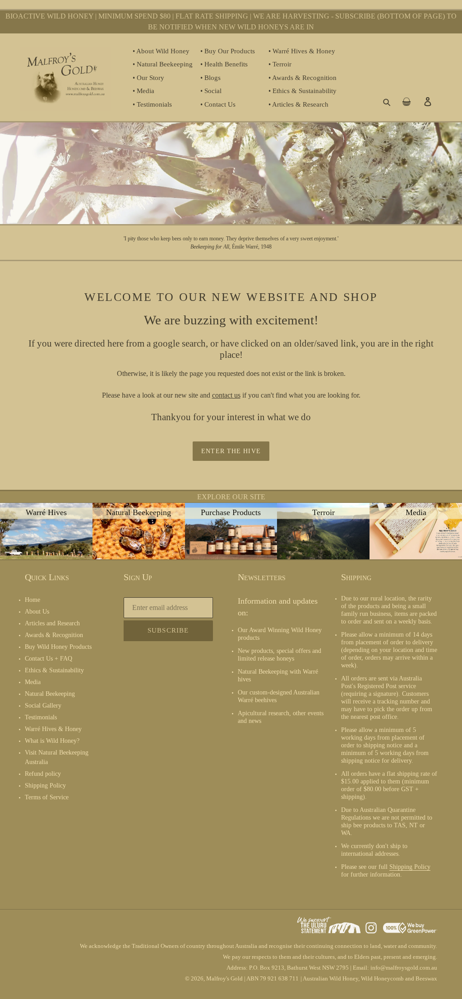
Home (32, 599)
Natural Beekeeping (50, 693)
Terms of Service (47, 797)
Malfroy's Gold (224, 978)
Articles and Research (52, 623)
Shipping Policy (45, 785)
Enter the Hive (231, 451)
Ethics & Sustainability (54, 670)
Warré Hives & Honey (53, 729)
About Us (37, 611)
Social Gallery (43, 705)
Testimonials (41, 717)
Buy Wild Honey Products (58, 646)
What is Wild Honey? (52, 740)
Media (33, 682)
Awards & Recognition (54, 635)
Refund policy (43, 773)
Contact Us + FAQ (48, 658)
